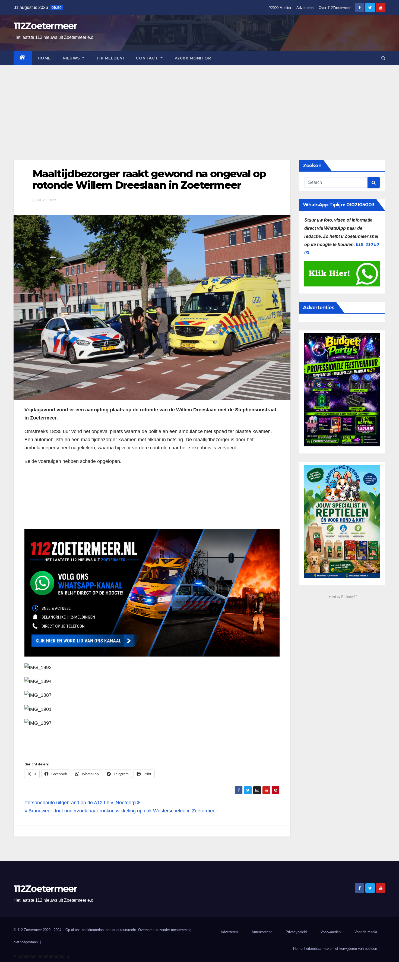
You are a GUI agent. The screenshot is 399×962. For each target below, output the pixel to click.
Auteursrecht (262, 932)
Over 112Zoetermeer (335, 8)
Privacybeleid (296, 932)
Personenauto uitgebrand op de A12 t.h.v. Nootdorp (80, 802)
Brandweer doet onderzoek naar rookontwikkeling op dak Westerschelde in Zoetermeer (122, 810)
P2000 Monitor (279, 8)
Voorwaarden (331, 932)
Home (44, 58)
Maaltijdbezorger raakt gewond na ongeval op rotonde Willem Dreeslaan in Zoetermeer (149, 179)
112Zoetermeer (45, 25)
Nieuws (72, 58)
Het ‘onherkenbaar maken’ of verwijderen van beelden (335, 949)
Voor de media (365, 932)
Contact (147, 58)
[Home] (23, 58)
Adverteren (305, 8)
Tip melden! (110, 58)
